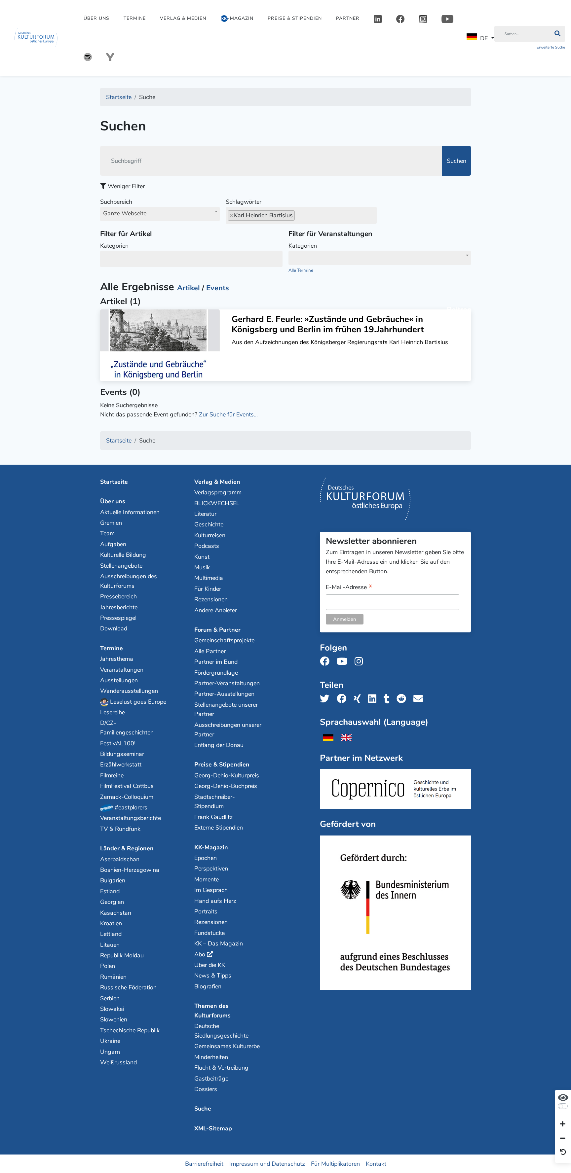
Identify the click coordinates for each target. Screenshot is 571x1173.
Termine (135, 18)
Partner (348, 18)
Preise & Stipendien (295, 18)
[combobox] (160, 214)
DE (483, 38)
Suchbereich (123, 207)
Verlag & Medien (183, 18)
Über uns (96, 18)
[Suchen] (557, 34)
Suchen (456, 161)
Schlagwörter (243, 202)
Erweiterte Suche (551, 47)
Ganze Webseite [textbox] (124, 213)
